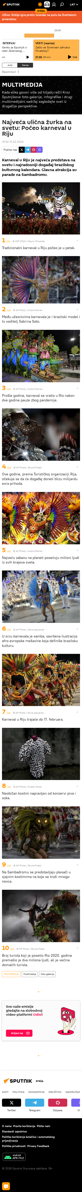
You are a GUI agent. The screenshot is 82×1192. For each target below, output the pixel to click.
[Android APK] (14, 1157)
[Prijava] (54, 4)
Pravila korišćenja (24, 1126)
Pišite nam (43, 1126)
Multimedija (29, 974)
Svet (5, 1092)
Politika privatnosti (14, 1146)
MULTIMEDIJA (11, 974)
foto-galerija (47, 974)
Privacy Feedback (38, 1146)
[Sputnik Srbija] (12, 6)
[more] (77, 240)
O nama (7, 1126)
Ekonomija (36, 1092)
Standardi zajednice (14, 1131)
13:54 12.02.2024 (12, 142)
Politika (18, 1092)
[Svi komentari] (6, 1186)
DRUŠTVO (55, 1092)
